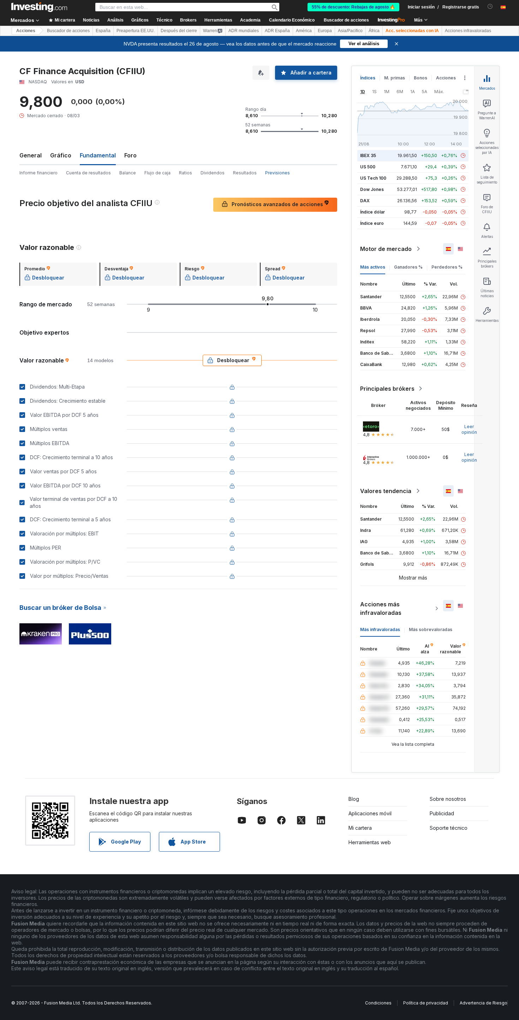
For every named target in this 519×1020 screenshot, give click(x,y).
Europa (325, 30)
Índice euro (372, 223)
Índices (367, 77)
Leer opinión (469, 429)
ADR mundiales (243, 30)
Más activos (372, 267)
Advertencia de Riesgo (483, 1003)
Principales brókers (387, 388)
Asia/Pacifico (350, 30)
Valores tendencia (385, 490)
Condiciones (378, 1003)
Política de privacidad (425, 1003)
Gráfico (60, 155)
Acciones (25, 30)
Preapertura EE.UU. (136, 30)
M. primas (394, 77)
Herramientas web (369, 842)
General (30, 155)
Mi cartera (360, 828)
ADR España (277, 30)
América (304, 30)
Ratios (185, 172)
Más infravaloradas (380, 629)
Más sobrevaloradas (430, 629)
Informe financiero (38, 172)
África (374, 30)
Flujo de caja (157, 172)
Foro (130, 155)
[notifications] (490, 6)
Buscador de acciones (346, 20)
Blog (353, 799)
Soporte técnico (448, 828)
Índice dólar (372, 212)
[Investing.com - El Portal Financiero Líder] (39, 7)
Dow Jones (372, 189)
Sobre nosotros (448, 799)
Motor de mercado (386, 248)
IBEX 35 (368, 155)
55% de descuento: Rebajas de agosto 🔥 (353, 7)
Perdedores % (447, 267)
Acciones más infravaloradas (380, 608)
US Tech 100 (373, 178)
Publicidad (442, 813)
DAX (365, 200)
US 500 (367, 166)
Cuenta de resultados (88, 172)
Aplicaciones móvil (370, 813)
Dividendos (213, 172)
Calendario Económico (292, 20)
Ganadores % (408, 267)
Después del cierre (179, 30)
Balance (127, 172)
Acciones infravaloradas (468, 30)
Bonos (420, 77)
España (103, 30)
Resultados (245, 172)
